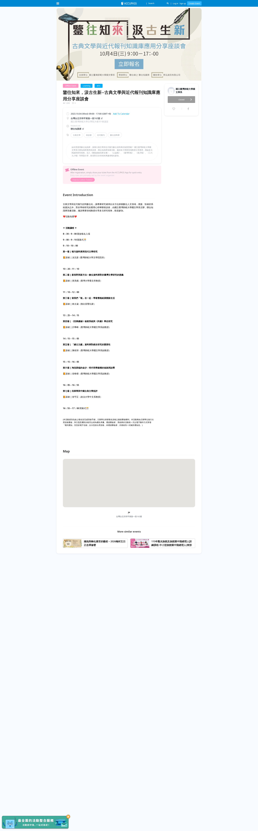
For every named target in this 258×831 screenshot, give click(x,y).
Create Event (194, 3)
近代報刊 (101, 135)
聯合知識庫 (76, 128)
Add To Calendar (121, 113)
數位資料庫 (115, 135)
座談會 (89, 135)
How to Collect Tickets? (83, 179)
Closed (181, 99)
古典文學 (76, 135)
